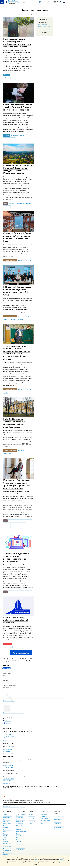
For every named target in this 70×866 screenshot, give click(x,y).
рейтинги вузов (8, 647)
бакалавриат (20, 319)
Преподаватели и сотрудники (7, 826)
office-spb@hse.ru (8, 738)
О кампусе (7, 812)
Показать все (43, 32)
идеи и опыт (20, 520)
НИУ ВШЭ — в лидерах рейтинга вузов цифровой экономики (15, 620)
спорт (5, 392)
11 (20, 658)
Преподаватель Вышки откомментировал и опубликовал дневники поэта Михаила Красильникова (17, 42)
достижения (14, 75)
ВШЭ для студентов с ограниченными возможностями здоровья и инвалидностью (8, 843)
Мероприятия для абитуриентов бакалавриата (20, 815)
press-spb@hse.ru (8, 765)
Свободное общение (9, 683)
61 (7, 663)
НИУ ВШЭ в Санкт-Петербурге (11, 806)
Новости (22, 806)
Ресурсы (44, 812)
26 (32, 661)
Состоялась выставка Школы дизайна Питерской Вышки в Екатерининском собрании (17, 107)
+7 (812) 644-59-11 (8, 734)
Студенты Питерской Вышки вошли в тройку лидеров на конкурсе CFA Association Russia (17, 237)
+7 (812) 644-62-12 (8, 778)
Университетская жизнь (9, 685)
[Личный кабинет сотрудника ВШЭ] (64, 2)
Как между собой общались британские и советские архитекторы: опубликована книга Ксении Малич (16, 484)
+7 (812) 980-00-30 (8, 749)
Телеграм (7, 723)
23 (24, 661)
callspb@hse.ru (7, 751)
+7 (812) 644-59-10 (8, 736)
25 (29, 661)
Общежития (6, 783)
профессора (22, 75)
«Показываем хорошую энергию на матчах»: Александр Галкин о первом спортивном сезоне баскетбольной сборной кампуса (16, 352)
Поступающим (7, 671)
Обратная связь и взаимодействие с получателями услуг (21, 847)
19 (13, 661)
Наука (4, 675)
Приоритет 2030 (7, 687)
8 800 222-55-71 (7, 791)
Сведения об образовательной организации (7, 815)
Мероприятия (44, 19)
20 (15, 661)
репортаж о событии (9, 138)
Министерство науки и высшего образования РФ (59, 817)
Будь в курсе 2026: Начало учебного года (44, 25)
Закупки (5, 837)
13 (25, 658)
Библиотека (44, 814)
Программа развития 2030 (10, 690)
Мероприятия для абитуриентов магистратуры (20, 821)
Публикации (44, 816)
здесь (36, 859)
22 (21, 661)
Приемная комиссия (8, 770)
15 (31, 658)
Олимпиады (19, 829)
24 (26, 661)
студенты (21, 135)
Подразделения (7, 823)
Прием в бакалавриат (21, 831)
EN (57, 1)
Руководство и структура (6, 820)
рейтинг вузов (7, 453)
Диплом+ (18, 837)
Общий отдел (7, 728)
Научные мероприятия (32, 815)
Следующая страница (20, 653)
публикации (7, 78)
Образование (7, 673)
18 (10, 661)
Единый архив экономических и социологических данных (45, 821)
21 (18, 661)
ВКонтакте (8, 720)
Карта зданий (6, 740)
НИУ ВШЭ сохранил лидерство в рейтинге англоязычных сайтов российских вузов (14, 422)
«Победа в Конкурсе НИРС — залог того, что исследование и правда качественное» (16, 557)
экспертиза (15, 78)
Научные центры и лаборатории (33, 818)
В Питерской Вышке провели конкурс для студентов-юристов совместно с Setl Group (17, 290)
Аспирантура (19, 844)
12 (23, 658)
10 (17, 658)
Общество (6, 680)
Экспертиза (6, 678)
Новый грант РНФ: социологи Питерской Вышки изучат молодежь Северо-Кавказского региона (17, 169)
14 (28, 658)
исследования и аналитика (24, 203)
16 (4, 661)
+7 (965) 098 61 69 (8, 767)
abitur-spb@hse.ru (8, 780)
